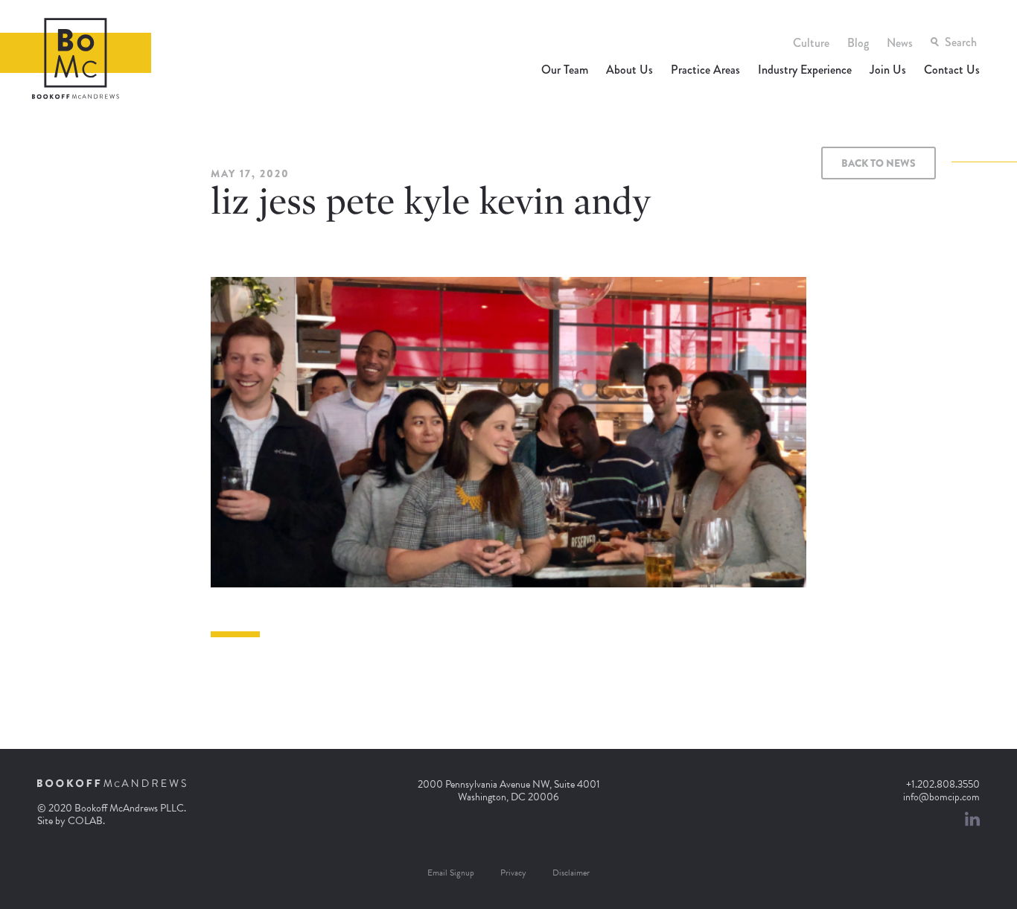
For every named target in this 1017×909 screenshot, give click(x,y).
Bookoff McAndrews (75, 58)
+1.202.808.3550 (943, 784)
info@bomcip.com (941, 797)
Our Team (564, 69)
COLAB (85, 821)
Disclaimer (571, 872)
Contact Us (952, 69)
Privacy (513, 872)
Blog (858, 42)
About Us (629, 69)
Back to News (878, 163)
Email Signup (450, 872)
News (900, 42)
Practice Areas (705, 69)
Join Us (888, 69)
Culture (811, 42)
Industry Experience (805, 69)
